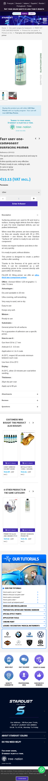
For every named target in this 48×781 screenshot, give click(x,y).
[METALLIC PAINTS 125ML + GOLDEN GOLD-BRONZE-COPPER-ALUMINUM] (27, 446)
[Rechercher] (16, 20)
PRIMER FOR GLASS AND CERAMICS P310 (10, 535)
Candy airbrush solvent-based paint (9, 469)
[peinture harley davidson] (7, 643)
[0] (38, 20)
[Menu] (45, 19)
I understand (22, 778)
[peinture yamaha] (29, 634)
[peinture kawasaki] (40, 643)
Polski (29, 6)
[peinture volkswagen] (40, 634)
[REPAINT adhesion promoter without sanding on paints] (35, 138)
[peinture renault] (7, 634)
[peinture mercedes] (18, 643)
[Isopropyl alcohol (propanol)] (39, 138)
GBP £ (32, 14)
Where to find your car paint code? (13, 594)
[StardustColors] (7, 20)
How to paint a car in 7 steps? (12, 592)
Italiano (26, 3)
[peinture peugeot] (29, 643)
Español (34, 3)
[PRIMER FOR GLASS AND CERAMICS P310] (10, 513)
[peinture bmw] (18, 634)
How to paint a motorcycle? (11, 597)
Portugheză (21, 6)
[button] (29, 422)
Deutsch (18, 3)
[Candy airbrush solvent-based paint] (10, 446)
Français (10, 3)
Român (41, 3)
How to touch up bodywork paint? (13, 602)
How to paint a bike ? (9, 600)
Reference (4, 152)
